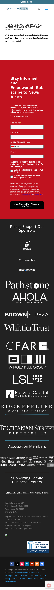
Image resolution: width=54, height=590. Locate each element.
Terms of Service (19, 578)
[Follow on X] (17, 564)
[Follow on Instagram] (22, 564)
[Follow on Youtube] (32, 564)
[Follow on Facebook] (12, 564)
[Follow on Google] (42, 564)
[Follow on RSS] (37, 564)
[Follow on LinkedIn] (27, 564)
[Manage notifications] (49, 585)
